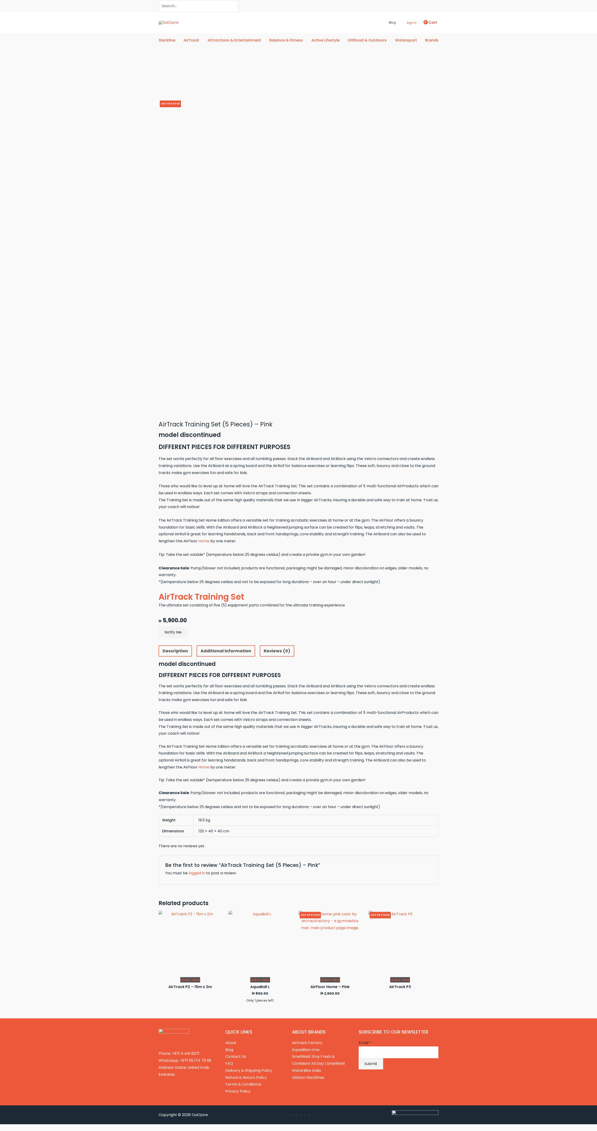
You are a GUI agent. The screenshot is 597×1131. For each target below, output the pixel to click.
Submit (370, 1063)
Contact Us (235, 1056)
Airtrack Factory (307, 1042)
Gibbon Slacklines (308, 1077)
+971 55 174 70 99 (195, 1060)
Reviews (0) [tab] (277, 651)
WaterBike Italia (306, 1070)
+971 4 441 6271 (185, 1053)
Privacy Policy (237, 1091)
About (230, 1042)
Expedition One (305, 1049)
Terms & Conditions (243, 1084)
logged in (197, 873)
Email (365, 1042)
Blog (229, 1049)
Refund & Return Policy (246, 1077)
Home (203, 541)
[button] (385, 23)
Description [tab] (175, 651)
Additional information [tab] (226, 651)
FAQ (229, 1063)
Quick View (190, 979)
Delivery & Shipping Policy (248, 1070)
